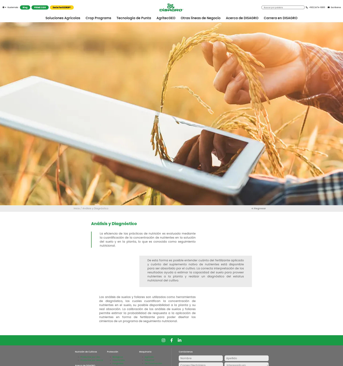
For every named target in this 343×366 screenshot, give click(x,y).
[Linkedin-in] (180, 340)
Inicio (77, 208)
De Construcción (153, 363)
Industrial (149, 360)
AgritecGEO (165, 18)
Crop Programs (98, 18)
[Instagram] (163, 340)
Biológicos (117, 357)
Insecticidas (118, 360)
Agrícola (149, 357)
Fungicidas (117, 363)
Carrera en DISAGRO (280, 18)
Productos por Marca (91, 360)
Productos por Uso (90, 357)
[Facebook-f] (171, 340)
